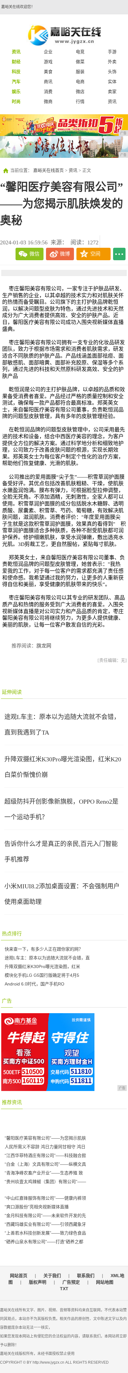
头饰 (112, 71)
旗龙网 (43, 645)
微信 (34, 253)
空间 (95, 253)
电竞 (80, 51)
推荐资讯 (12, 1102)
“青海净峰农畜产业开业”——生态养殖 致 (44, 1172)
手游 (112, 51)
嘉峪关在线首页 (48, 170)
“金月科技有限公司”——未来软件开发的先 (45, 1215)
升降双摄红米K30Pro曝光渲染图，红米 (42, 966)
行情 (80, 101)
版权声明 (37, 1282)
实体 (112, 81)
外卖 (112, 61)
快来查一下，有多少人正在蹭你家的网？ (44, 949)
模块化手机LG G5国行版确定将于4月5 (42, 975)
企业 (48, 51)
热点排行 (12, 933)
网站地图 (104, 1282)
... (119, 254)
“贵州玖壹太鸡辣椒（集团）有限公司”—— (45, 1181)
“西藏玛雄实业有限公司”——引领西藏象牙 (45, 1224)
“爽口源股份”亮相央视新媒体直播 (37, 1206)
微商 (48, 101)
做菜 (80, 61)
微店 (80, 91)
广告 (7, 1001)
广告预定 (71, 1282)
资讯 (112, 101)
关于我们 (52, 1275)
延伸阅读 (12, 692)
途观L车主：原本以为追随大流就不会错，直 (47, 957)
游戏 (48, 61)
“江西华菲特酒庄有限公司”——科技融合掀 (45, 1155)
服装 (80, 71)
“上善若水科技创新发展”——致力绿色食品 (45, 1232)
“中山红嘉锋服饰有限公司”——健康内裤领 (45, 1198)
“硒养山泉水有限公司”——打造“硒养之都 (44, 1241)
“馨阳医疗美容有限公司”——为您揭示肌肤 (45, 1138)
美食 (48, 71)
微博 (65, 253)
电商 (80, 81)
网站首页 (18, 1275)
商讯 (48, 81)
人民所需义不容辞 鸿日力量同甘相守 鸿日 (45, 1146)
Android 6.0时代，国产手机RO (34, 983)
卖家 (112, 91)
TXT (64, 1288)
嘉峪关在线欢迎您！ (18, 7)
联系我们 (85, 1275)
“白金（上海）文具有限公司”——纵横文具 (45, 1164)
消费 (48, 91)
